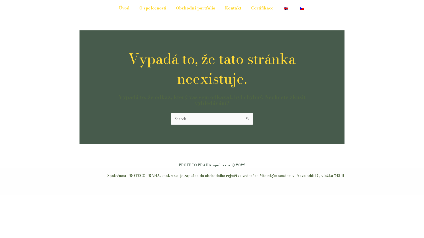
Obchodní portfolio (195, 8)
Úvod (124, 8)
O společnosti (152, 8)
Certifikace (262, 8)
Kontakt (233, 8)
